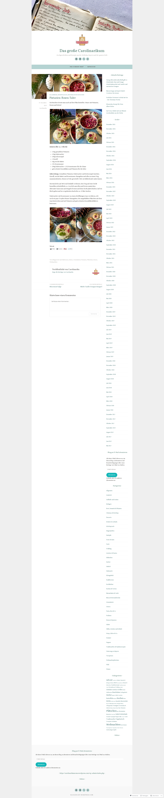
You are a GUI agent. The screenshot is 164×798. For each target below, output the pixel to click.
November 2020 (110, 276)
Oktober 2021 (110, 258)
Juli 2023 (108, 209)
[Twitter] (84, 59)
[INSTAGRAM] (88, 790)
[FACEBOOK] (76, 790)
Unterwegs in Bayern (112, 651)
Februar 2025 (110, 142)
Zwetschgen (109, 730)
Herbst (108, 562)
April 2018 (109, 397)
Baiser (118, 680)
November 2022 (110, 236)
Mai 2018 (108, 392)
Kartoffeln (109, 698)
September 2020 (111, 285)
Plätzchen (90, 260)
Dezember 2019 (110, 312)
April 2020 (109, 303)
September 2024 (111, 160)
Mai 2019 (108, 338)
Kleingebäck (110, 575)
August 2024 (110, 165)
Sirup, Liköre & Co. (112, 633)
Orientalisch (62, 94)
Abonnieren (111, 475)
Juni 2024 (109, 169)
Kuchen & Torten (111, 589)
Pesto (117, 708)
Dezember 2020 (110, 272)
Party (111, 708)
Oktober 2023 (110, 196)
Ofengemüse (109, 705)
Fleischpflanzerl (112, 687)
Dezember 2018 (110, 361)
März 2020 (109, 307)
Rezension (122, 711)
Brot (115, 683)
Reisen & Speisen (111, 620)
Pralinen (108, 615)
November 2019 (110, 316)
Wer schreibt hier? (77, 66)
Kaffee (116, 695)
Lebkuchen (113, 701)
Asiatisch (109, 495)
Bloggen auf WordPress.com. (82, 795)
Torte (126, 716)
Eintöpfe (108, 535)
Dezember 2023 (110, 187)
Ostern (108, 607)
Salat (117, 714)
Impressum (91, 66)
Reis (118, 711)
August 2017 (110, 432)
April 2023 (109, 218)
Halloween (65, 260)
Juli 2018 (108, 383)
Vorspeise (109, 721)
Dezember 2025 (110, 124)
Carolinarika (43, 108)
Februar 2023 (110, 222)
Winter (108, 669)
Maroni (107, 703)
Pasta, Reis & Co (111, 611)
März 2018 (109, 401)
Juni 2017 (109, 441)
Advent (109, 680)
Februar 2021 (110, 267)
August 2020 (110, 289)
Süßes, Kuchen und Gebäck (114, 629)
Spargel (113, 716)
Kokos (71, 260)
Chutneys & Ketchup (112, 513)
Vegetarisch (120, 719)
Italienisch (109, 571)
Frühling (108, 549)
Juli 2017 (108, 437)
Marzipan (112, 703)
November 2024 (110, 151)
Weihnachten (53, 262)
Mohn (115, 703)
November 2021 (110, 254)
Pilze (119, 708)
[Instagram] (87, 59)
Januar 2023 (109, 227)
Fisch (107, 544)
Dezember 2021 (110, 249)
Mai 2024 (108, 173)
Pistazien (83, 260)
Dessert (125, 683)
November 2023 (110, 191)
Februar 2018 (110, 405)
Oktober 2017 (110, 423)
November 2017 (110, 419)
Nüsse (122, 703)
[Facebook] (76, 59)
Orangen (115, 705)
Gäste (124, 689)
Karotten (120, 695)
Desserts (108, 517)
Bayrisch (123, 680)
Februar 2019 (110, 352)
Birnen (112, 683)
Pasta (114, 708)
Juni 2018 (109, 388)
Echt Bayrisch (110, 526)
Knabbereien (110, 580)
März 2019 (109, 347)
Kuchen (120, 698)
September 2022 (111, 245)
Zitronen (121, 727)
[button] (63, 126)
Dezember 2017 (110, 414)
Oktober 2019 (110, 321)
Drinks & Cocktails (111, 522)
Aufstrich (115, 680)
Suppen (108, 642)
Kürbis (108, 701)
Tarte (123, 716)
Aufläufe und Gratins (112, 499)
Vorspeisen (109, 656)
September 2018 (111, 374)
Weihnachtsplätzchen (76, 94)
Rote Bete (113, 714)
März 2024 (109, 178)
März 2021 (109, 263)
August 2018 (110, 379)
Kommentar (94, 314)
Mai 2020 (108, 298)
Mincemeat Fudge (57, 286)
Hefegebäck (124, 692)
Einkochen (108, 685)
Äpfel (114, 730)
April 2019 (109, 343)
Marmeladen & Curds (112, 593)
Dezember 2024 (110, 147)
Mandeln (118, 701)
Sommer (108, 638)
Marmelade (124, 701)
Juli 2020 (108, 294)
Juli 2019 (108, 330)
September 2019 (111, 325)
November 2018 (110, 365)
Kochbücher (109, 584)
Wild (107, 664)
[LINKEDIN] (80, 790)
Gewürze (115, 690)
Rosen (95, 260)
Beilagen (108, 504)
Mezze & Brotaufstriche (113, 598)
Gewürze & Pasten (111, 553)
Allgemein (53, 94)
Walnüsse (114, 721)
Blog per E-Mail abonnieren (117, 452)
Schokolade (123, 714)
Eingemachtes (110, 531)
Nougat (118, 703)
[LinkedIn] (80, 59)
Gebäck (121, 687)
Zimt (118, 727)
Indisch (108, 566)
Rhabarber (108, 714)
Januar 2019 (109, 356)
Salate (108, 624)
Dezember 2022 (110, 231)
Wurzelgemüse (109, 727)
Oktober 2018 (110, 370)
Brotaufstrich (120, 682)
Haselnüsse (116, 692)
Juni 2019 (109, 334)
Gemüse (109, 690)
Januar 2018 (109, 410)
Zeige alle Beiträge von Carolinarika (62, 272)
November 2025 (110, 129)
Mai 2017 (108, 446)
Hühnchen (109, 557)
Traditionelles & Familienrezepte (116, 647)
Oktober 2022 (110, 240)
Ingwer (113, 695)
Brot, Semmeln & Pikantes (114, 508)
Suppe (117, 716)
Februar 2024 (110, 182)
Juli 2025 (108, 138)
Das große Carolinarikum (82, 51)
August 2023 (110, 205)
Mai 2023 (108, 214)
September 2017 (111, 428)
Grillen (120, 690)
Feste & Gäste (110, 540)
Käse (125, 698)
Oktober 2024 (110, 156)
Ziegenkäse (114, 727)
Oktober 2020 (110, 281)
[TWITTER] (84, 790)
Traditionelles (110, 719)
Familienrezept (115, 685)
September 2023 (111, 200)
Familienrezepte (123, 685)
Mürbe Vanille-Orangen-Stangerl (91, 286)
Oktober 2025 (110, 133)
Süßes (120, 716)
